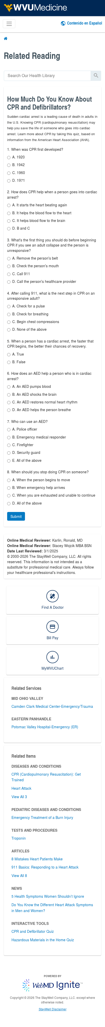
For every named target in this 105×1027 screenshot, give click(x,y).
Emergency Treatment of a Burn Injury (42, 817)
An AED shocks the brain (34, 394)
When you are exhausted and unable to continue (53, 495)
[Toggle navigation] (9, 23)
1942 (18, 164)
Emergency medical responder (39, 437)
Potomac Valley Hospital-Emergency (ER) (44, 726)
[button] (16, 516)
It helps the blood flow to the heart (41, 212)
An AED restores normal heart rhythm (44, 401)
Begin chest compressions (35, 321)
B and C (21, 228)
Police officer (24, 429)
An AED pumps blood (31, 386)
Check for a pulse (28, 305)
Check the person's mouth (35, 265)
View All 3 (19, 796)
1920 (18, 156)
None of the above (29, 329)
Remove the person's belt (35, 258)
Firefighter (22, 444)
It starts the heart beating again (39, 204)
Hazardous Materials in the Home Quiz (42, 939)
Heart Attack (21, 788)
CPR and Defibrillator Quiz (32, 931)
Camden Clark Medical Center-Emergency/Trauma (52, 706)
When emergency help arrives (38, 487)
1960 (18, 172)
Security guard (26, 452)
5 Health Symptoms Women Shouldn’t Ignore (47, 896)
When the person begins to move (41, 479)
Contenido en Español (84, 23)
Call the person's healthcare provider (44, 281)
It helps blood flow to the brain (38, 220)
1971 (18, 180)
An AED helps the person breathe (41, 409)
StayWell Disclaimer (53, 1009)
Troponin (18, 838)
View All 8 (19, 875)
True (18, 354)
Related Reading (32, 55)
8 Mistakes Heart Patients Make (37, 858)
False (18, 361)
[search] (47, 75)
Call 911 (21, 273)
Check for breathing (30, 313)
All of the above (27, 460)
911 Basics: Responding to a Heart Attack (44, 867)
